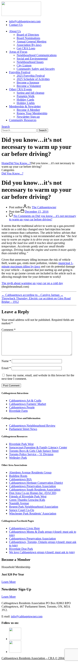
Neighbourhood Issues (30, 62)
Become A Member (28, 109)
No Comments (42, 217)
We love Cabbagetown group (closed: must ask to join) (42, 552)
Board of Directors (28, 34)
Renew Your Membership (32, 113)
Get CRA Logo (26, 48)
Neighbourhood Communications (37, 55)
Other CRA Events (20, 89)
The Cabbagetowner (44, 207)
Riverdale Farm (18, 410)
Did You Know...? (12, 173)
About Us (15, 31)
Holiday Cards (25, 99)
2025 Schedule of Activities (33, 79)
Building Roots (18, 476)
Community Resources (22, 120)
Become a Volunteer (29, 86)
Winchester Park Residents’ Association (32, 513)
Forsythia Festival (19, 72)
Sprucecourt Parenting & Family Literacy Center (38, 447)
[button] (6, 126)
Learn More (9, 581)
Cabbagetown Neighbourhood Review (32, 425)
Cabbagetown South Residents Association (34, 489)
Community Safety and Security (36, 68)
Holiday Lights (26, 103)
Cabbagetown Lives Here (24, 528)
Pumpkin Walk (25, 96)
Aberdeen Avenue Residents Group (30, 472)
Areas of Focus (18, 51)
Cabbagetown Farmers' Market (27, 404)
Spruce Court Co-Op (21, 510)
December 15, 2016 (36, 211)
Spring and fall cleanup (30, 92)
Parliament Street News (23, 429)
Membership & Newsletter (25, 106)
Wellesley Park (18, 457)
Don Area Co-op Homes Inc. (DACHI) (32, 493)
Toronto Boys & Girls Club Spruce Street (33, 450)
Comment (9, 329)
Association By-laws (29, 45)
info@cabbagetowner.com (26, 616)
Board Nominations (28, 38)
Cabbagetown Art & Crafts (25, 400)
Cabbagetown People (22, 407)
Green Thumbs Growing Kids (27, 499)
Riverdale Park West (21, 444)
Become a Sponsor (28, 82)
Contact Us (16, 24)
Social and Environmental (32, 58)
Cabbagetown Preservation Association (32, 486)
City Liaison (24, 65)
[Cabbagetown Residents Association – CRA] (21, 15)
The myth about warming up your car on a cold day (32, 283)
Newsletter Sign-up (28, 116)
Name (6, 361)
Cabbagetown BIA (20, 479)
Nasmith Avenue (19, 503)
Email (6, 368)
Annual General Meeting (31, 41)
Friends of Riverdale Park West (27, 496)
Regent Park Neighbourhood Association (33, 506)
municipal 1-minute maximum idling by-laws (37, 264)
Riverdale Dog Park (21, 548)
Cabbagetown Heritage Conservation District (36, 482)
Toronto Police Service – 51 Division (31, 454)
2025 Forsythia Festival (31, 75)
